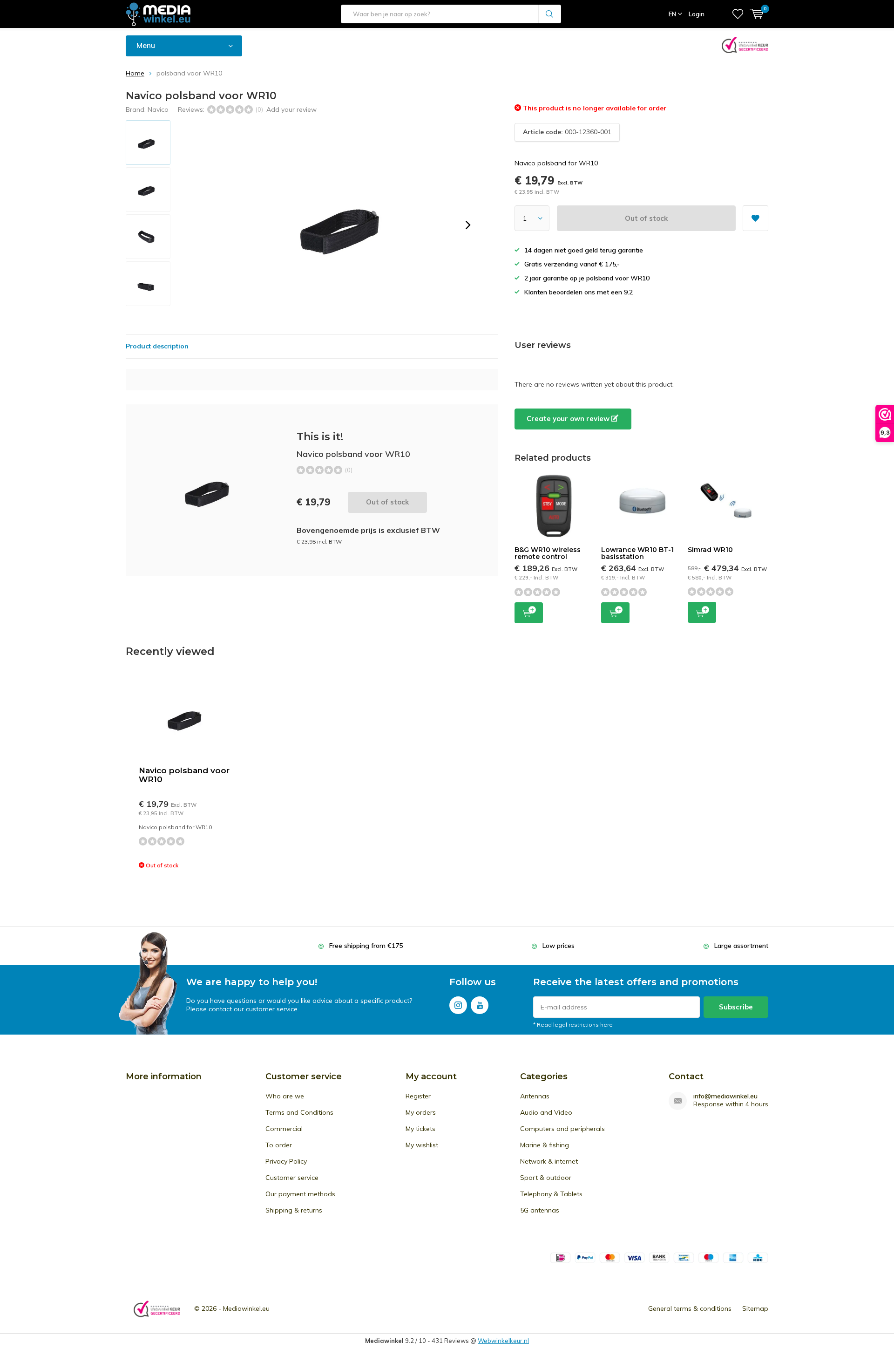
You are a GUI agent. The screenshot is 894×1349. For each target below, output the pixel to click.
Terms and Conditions (299, 1112)
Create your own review (569, 418)
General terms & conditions (689, 1308)
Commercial (284, 1128)
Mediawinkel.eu (246, 1308)
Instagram (458, 1005)
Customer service (291, 1177)
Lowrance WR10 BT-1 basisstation (637, 553)
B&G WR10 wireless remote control (548, 553)
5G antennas (539, 1210)
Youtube (479, 1005)
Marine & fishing (544, 1145)
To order (278, 1145)
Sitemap (755, 1308)
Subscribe (736, 1006)
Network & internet (549, 1161)
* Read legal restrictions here (573, 1024)
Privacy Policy (286, 1161)
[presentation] (468, 225)
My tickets (420, 1128)
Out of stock (646, 218)
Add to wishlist (755, 218)
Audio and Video (546, 1112)
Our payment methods (300, 1194)
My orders (421, 1112)
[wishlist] (737, 14)
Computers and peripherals (562, 1128)
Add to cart (529, 612)
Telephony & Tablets (551, 1194)
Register (418, 1096)
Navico (158, 109)
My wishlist (422, 1145)
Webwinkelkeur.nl (503, 1340)
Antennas (534, 1096)
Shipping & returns (293, 1210)
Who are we (284, 1096)
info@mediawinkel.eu (725, 1096)
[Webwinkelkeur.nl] (157, 1309)
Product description (157, 346)
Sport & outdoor (545, 1177)
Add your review (291, 109)
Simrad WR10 (710, 549)
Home (135, 73)
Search (550, 14)
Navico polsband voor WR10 (184, 775)
